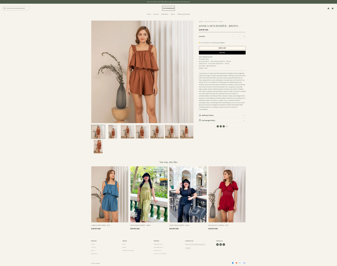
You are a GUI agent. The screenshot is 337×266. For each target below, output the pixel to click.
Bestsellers (164, 14)
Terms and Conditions (160, 253)
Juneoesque (97, 263)
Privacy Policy (157, 250)
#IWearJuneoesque (184, 14)
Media (124, 247)
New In (173, 14)
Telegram (188, 248)
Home (149, 14)
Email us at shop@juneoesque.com (195, 244)
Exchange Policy (158, 247)
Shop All (156, 14)
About (124, 244)
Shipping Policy (158, 244)
